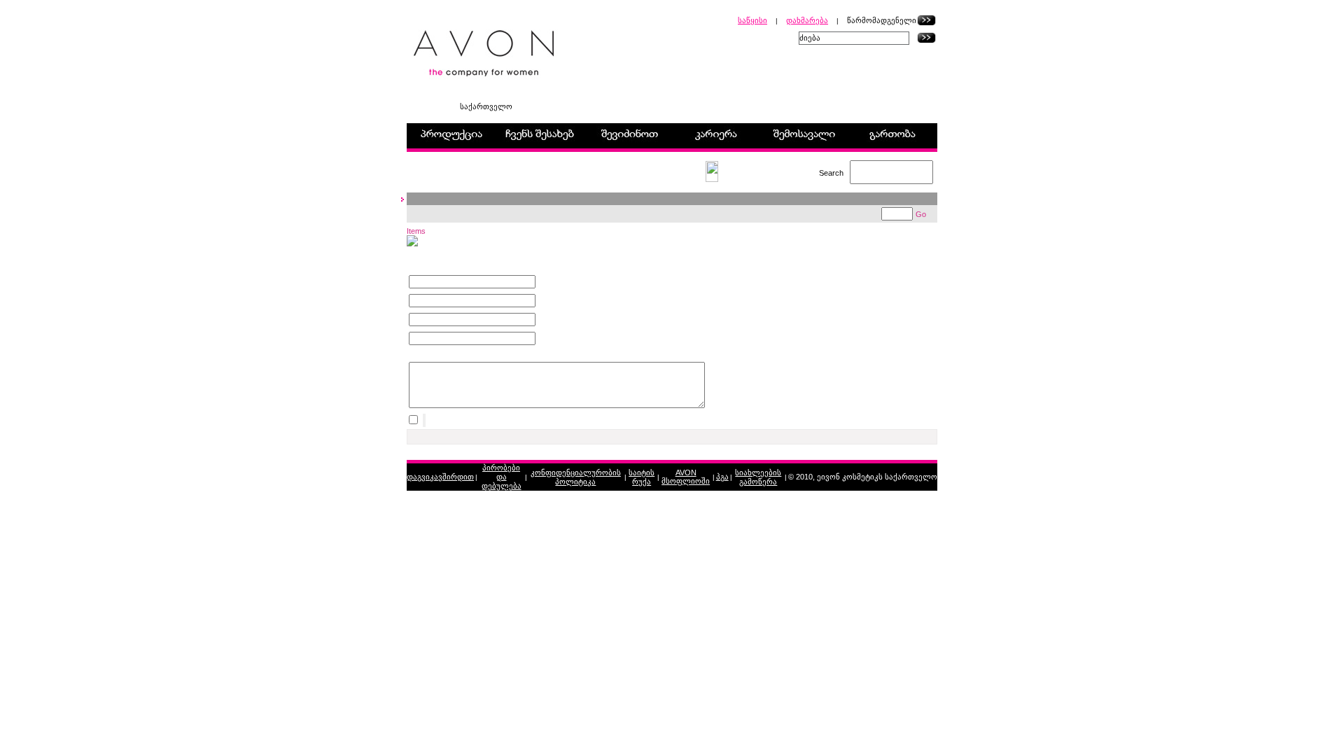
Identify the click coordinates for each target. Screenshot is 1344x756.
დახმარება (807, 20)
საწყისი (752, 20)
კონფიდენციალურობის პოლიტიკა (576, 477)
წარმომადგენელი (881, 20)
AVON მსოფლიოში (686, 476)
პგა (722, 476)
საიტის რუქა (641, 477)
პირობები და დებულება (502, 476)
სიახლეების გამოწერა (758, 477)
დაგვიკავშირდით (440, 476)
